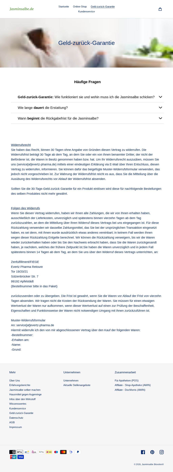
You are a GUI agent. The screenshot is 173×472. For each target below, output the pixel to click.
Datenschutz (16, 417)
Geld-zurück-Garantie (21, 413)
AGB (12, 422)
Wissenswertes (17, 403)
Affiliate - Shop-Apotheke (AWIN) (133, 385)
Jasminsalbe (147, 464)
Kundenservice (17, 408)
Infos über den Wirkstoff (22, 399)
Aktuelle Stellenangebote (76, 385)
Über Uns (14, 380)
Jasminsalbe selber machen (24, 389)
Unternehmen (70, 380)
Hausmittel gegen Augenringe (25, 394)
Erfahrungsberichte (19, 385)
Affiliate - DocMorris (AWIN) (130, 389)
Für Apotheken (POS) (127, 380)
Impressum (15, 427)
